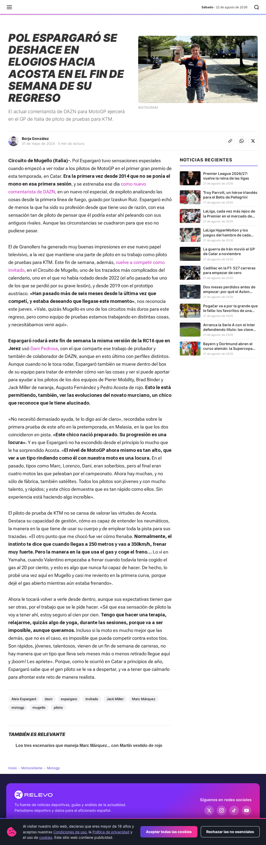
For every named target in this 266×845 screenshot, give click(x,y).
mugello (38, 707)
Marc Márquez (143, 699)
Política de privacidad (110, 832)
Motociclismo (32, 768)
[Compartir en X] (253, 141)
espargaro (69, 699)
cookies (45, 837)
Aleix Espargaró (23, 699)
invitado (91, 699)
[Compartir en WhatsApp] (241, 141)
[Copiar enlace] (230, 141)
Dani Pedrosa (44, 348)
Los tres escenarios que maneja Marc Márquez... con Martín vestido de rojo (89, 745)
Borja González (35, 138)
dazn (48, 699)
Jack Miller (115, 699)
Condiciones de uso (70, 832)
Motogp (53, 768)
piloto (58, 707)
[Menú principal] (9, 7)
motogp (17, 707)
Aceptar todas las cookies (169, 831)
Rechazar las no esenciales (230, 831)
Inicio (12, 768)
